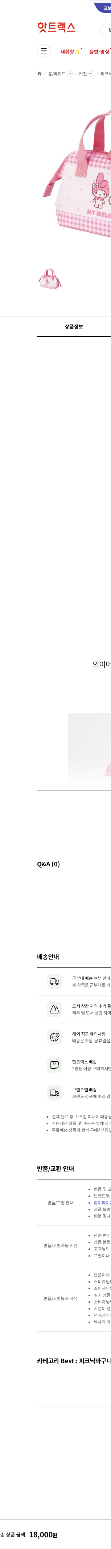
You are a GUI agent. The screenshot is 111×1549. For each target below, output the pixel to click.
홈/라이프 (56, 73)
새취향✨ (70, 51)
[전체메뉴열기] (44, 51)
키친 (83, 73)
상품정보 (74, 326)
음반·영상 (99, 51)
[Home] (39, 73)
